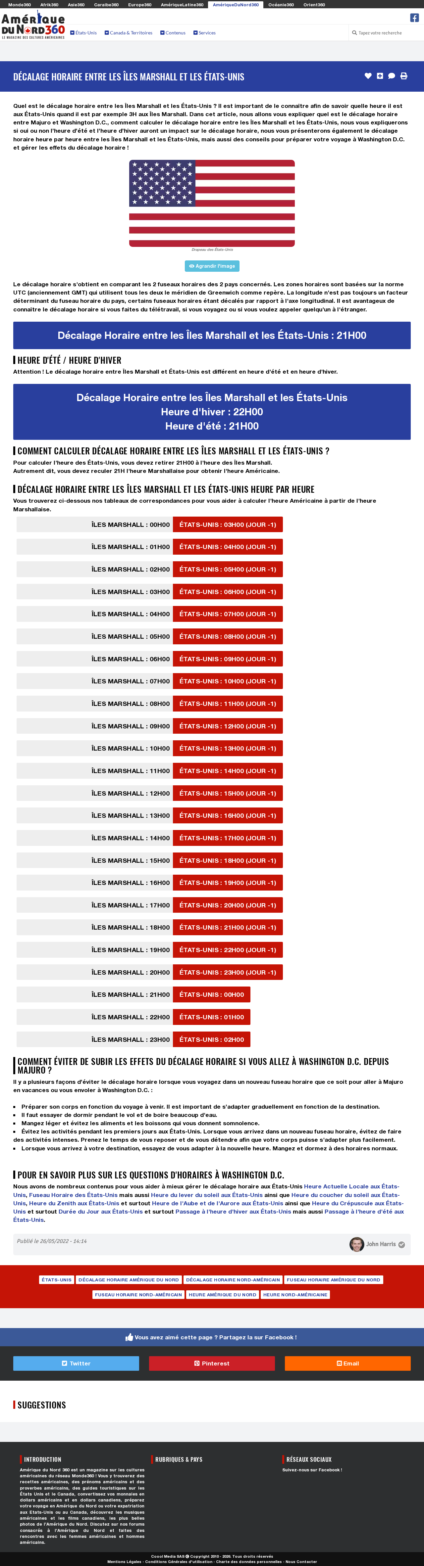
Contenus (175, 32)
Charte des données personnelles (249, 1561)
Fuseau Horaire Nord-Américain (138, 1294)
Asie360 (76, 4)
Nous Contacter (301, 1561)
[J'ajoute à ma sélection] (380, 76)
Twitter (79, 1363)
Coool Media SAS (168, 1556)
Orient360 (314, 4)
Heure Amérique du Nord (222, 1294)
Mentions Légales (124, 1561)
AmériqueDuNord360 (235, 4)
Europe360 (139, 4)
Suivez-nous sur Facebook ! (312, 1469)
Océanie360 (280, 4)
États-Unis (86, 32)
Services (207, 32)
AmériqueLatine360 (182, 4)
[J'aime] (368, 76)
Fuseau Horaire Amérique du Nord (333, 1279)
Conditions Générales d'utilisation (178, 1561)
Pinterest (215, 1363)
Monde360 (19, 4)
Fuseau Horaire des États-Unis (73, 1194)
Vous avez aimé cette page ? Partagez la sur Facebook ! (215, 1337)
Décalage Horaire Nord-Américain (233, 1279)
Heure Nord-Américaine (295, 1294)
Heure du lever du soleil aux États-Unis (207, 1194)
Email (350, 1363)
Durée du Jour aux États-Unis (101, 1211)
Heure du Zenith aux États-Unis (74, 1203)
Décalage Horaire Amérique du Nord (129, 1279)
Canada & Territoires (130, 32)
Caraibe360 (106, 4)
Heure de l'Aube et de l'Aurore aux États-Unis (217, 1203)
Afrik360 (49, 4)
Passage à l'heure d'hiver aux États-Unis (233, 1211)
